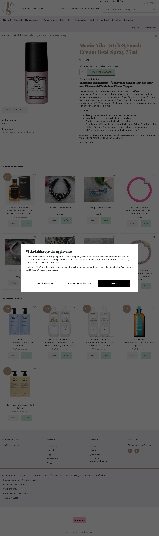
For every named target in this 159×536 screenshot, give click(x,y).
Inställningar (45, 283)
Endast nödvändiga (79, 283)
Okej (114, 283)
